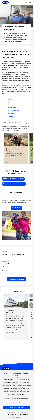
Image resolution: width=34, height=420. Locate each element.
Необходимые (11, 412)
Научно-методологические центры (14, 184)
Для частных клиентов (13, 110)
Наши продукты (11, 113)
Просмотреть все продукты (16, 279)
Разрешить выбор (16, 403)
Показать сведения (15, 417)
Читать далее (16, 207)
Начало (9, 99)
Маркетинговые (24, 414)
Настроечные (22, 412)
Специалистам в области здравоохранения (14, 106)
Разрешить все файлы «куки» (16, 407)
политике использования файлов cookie (18, 398)
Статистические (12, 414)
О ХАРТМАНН (11, 116)
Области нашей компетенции (15, 102)
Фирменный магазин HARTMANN (13, 178)
